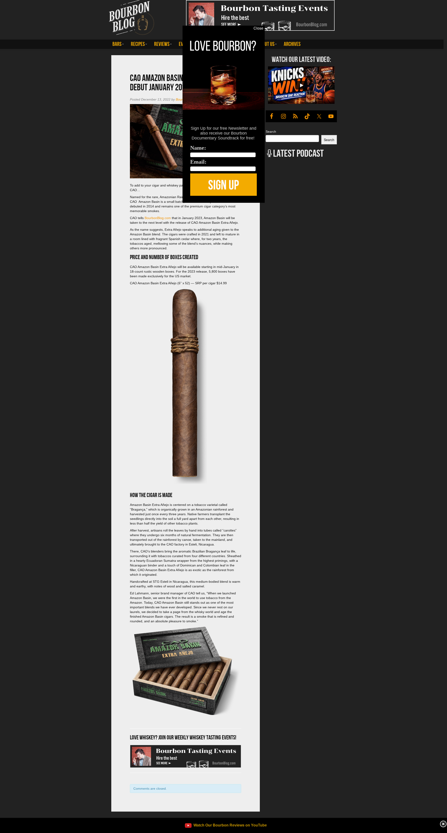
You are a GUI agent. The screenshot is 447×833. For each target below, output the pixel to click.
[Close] (91, 205)
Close (258, 28)
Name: (198, 148)
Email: (198, 161)
